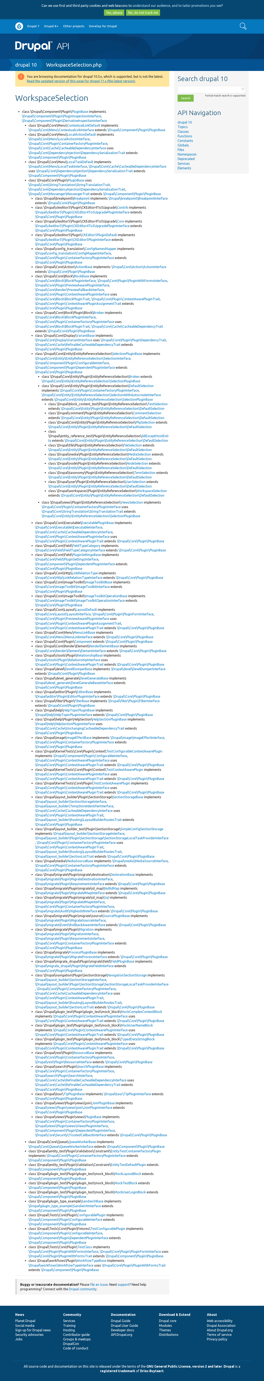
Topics (183, 127)
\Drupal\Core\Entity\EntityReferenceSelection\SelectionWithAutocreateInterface (101, 395)
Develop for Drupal (103, 26)
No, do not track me (143, 12)
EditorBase (85, 692)
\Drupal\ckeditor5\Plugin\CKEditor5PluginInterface (73, 239)
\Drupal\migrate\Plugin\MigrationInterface (66, 934)
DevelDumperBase (78, 669)
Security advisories (29, 1334)
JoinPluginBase (103, 1103)
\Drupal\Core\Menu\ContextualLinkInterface (61, 130)
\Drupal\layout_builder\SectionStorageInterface (70, 801)
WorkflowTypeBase (91, 1260)
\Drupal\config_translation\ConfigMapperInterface (73, 253)
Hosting (69, 1330)
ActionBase (83, 267)
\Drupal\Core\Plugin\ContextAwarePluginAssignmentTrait (78, 303)
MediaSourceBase (79, 861)
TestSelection (157, 404)
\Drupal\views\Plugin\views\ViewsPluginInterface (71, 1126)
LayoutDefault (86, 609)
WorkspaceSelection (152, 491)
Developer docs (122, 1330)
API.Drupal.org (121, 1334)
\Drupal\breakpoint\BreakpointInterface (138, 198)
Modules (165, 1325)
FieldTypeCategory (86, 545)
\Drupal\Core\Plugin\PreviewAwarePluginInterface (72, 285)
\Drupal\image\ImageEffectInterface (137, 737)
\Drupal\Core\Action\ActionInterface (138, 267)
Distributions (168, 1334)
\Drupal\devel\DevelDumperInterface (138, 669)
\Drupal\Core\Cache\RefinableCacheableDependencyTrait (77, 344)
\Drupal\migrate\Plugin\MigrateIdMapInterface (70, 893)
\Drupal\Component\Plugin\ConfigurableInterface (72, 363)
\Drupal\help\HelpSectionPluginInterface (65, 724)
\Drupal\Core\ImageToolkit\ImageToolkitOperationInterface (80, 600)
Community (72, 1314)
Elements (184, 168)
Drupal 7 (33, 26)
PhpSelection (145, 422)
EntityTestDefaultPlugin (128, 1165)
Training (69, 1325)
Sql (106, 897)
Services (184, 163)
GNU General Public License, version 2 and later (184, 1366)
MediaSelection (139, 454)
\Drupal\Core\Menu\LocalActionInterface (59, 139)
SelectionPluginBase (127, 354)
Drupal (229, 1366)
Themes (165, 1330)
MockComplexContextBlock (141, 1012)
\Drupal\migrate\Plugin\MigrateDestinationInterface (74, 879)
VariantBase (85, 335)
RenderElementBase (104, 646)
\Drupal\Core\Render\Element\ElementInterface (70, 651)
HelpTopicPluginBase (79, 710)
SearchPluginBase (90, 1066)
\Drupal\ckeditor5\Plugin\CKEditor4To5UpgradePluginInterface (82, 212)
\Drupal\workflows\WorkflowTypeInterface (60, 1265)
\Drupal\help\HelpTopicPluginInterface (63, 715)
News (19, 1314)
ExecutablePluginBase (97, 523)
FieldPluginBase (122, 961)
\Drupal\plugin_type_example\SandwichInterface (64, 1206)
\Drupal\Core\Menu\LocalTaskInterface (57, 166)
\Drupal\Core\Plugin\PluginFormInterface (122, 614)
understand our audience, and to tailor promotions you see (177, 5)
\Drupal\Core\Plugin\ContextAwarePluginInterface (72, 294)
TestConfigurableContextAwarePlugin (134, 751)
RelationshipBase (90, 655)
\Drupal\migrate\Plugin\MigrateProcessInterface (71, 957)
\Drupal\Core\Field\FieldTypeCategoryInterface (70, 550)
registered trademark (117, 1371)
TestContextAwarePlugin (124, 769)
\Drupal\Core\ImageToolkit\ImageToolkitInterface (72, 587)
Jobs (18, 1339)
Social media (24, 1325)
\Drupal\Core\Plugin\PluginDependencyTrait (133, 340)
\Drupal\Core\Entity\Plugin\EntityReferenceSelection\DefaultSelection (112, 408)
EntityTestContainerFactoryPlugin (136, 1151)
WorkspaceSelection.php (74, 65)
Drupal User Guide (124, 1325)
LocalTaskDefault (80, 162)
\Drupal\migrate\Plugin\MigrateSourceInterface (70, 920)
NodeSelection (137, 463)
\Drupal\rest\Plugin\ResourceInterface (63, 1062)
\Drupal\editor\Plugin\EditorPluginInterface (67, 696)
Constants (185, 140)
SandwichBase (92, 1201)
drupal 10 (26, 65)
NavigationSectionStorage (127, 975)
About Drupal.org (220, 1330)
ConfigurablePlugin (91, 1215)
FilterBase (81, 701)
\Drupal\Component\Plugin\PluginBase (136, 130)
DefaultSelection (141, 386)
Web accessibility (219, 1321)
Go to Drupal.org (19, 26)
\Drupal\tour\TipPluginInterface (127, 1094)
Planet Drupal (25, 1321)
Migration (86, 929)
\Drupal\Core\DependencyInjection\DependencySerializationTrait (76, 153)
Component (83, 641)
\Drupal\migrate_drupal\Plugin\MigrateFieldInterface (74, 966)
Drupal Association (221, 1325)
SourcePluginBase (116, 916)
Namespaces (187, 154)
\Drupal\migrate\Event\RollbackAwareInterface (70, 925)
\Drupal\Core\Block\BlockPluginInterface (65, 281)
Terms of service (219, 1334)
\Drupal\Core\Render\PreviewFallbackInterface (69, 290)
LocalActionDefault (81, 134)
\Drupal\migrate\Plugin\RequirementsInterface (69, 884)
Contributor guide (76, 1334)
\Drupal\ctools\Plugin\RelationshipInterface (67, 660)
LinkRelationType (85, 573)
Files (181, 150)
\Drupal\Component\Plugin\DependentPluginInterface (75, 367)
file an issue (99, 1284)
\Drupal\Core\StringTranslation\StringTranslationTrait (69, 185)
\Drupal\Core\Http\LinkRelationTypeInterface (69, 577)
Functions (185, 136)
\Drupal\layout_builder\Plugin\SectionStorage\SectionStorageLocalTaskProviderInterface (102, 838)
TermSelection (145, 472)
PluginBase (80, 111)
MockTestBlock (125, 1183)
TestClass (84, 1247)
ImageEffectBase (78, 737)
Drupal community (83, 1289)
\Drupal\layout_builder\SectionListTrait (64, 856)
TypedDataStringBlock (138, 1039)
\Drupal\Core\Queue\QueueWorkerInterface (60, 1146)
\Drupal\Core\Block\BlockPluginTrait (62, 299)
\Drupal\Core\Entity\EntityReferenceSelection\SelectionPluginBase (91, 381)
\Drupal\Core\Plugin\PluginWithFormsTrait (60, 1256)
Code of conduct (75, 1348)
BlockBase (81, 276)
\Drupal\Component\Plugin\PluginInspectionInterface (61, 116)
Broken (98, 312)
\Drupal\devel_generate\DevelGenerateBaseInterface (74, 683)
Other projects (73, 26)
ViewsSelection (131, 502)
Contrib (122, 207)
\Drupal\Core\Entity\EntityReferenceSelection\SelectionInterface (83, 358)
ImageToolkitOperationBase (106, 596)
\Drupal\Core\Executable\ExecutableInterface (68, 527)
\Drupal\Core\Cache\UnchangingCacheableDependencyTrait (79, 728)
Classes (183, 131)
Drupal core (167, 1321)
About (212, 1314)
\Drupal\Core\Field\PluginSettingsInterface (66, 559)
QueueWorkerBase (82, 1142)
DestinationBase (122, 874)
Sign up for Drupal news (33, 1330)
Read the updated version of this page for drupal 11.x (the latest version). (81, 81)
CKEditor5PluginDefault (99, 235)
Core (120, 221)
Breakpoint (81, 198)
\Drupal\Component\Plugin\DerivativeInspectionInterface (64, 120)
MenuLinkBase (84, 632)
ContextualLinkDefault (83, 125)
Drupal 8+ (51, 26)
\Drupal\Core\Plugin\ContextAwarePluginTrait (125, 299)
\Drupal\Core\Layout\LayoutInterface (63, 614)
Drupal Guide (120, 1321)
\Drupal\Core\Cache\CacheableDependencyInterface (67, 148)
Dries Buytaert (152, 1371)
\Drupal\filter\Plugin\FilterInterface (134, 701)
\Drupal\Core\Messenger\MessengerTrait (59, 194)
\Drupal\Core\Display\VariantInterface (63, 340)
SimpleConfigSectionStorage (141, 829)
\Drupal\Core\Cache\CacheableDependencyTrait (127, 326)
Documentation (123, 1314)
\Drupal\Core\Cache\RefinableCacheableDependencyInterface (80, 1080)
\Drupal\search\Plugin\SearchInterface (63, 1075)
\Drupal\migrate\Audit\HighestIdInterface (66, 911)
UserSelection (135, 482)
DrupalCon (71, 1344)
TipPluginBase (74, 1094)
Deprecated (186, 159)
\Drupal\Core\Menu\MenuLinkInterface (64, 637)
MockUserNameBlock (137, 1025)
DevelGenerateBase (94, 678)
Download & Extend (174, 1314)
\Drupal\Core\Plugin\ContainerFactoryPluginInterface (67, 143)
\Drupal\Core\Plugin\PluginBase (71, 203)
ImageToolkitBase (98, 582)
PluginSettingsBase (86, 555)
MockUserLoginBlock (130, 1192)
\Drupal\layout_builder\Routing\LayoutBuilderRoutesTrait (78, 820)
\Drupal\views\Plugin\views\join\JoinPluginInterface (73, 1107)
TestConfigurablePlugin (107, 1228)
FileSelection (132, 445)
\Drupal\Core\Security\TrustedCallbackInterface (70, 1135)
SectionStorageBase (128, 797)
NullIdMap (111, 888)
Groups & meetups (77, 1339)
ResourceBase (83, 1053)
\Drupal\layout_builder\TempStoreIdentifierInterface (74, 806)
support (123, 1284)
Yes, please (114, 12)
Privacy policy (217, 1339)
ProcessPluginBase (83, 952)
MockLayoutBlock (127, 1174)
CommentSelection (147, 413)
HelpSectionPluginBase (110, 719)
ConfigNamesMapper (100, 249)
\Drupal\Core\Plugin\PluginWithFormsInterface (132, 281)
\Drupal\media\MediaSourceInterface (140, 861)
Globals (183, 145)
